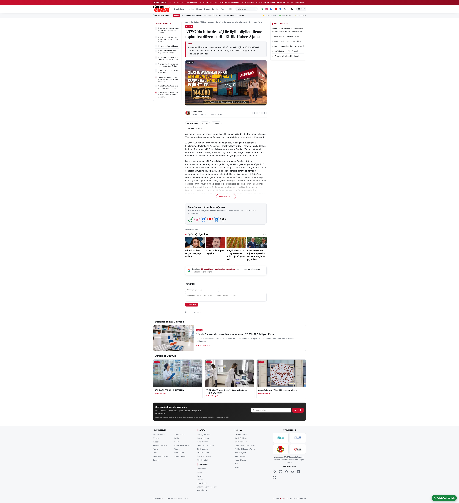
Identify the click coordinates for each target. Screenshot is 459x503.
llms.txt (237, 467)
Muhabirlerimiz (202, 460)
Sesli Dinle (194, 123)
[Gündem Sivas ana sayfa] (161, 9)
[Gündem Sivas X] (285, 9)
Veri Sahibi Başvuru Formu (245, 449)
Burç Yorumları (240, 456)
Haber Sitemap (240, 460)
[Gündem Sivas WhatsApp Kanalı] (262, 9)
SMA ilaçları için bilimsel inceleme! (285, 56)
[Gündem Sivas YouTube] (276, 9)
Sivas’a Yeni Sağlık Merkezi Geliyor (285, 36)
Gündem (190, 9)
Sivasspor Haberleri (211, 9)
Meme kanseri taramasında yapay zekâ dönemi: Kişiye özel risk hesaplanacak (287, 30)
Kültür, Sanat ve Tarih (182, 445)
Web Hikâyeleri (203, 453)
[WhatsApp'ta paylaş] (264, 113)
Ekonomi (156, 460)
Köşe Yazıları (179, 453)
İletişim (199, 476)
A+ (207, 123)
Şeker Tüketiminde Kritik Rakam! (285, 51)
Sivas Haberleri (179, 9)
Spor (154, 453)
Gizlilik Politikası (241, 438)
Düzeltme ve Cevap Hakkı (207, 487)
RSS (236, 464)
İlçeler (230, 9)
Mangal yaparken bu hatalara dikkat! (286, 41)
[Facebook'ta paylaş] (254, 113)
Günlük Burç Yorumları (205, 445)
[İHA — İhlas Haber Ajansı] (298, 449)
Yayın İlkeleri (202, 483)
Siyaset (199, 9)
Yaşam (177, 449)
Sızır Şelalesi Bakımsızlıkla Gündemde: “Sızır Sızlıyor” (289, 2)
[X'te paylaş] (259, 113)
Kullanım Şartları (241, 434)
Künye (199, 472)
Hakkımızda (201, 469)
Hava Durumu (202, 442)
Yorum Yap (192, 304)
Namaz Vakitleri (203, 438)
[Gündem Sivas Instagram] (266, 9)
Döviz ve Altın (202, 449)
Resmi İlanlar (202, 490)
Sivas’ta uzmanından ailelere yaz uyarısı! (288, 46)
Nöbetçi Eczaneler (204, 434)
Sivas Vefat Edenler (160, 456)
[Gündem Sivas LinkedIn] (280, 9)
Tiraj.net (282, 499)
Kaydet (217, 123)
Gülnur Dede (196, 112)
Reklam (200, 480)
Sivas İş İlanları (180, 456)
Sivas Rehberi (179, 434)
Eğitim (176, 438)
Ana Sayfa (189, 22)
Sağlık (196, 22)
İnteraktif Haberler (204, 456)
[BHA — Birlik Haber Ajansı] (298, 438)
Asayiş (223, 9)
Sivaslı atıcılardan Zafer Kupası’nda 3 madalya (198, 2)
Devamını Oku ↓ (225, 197)
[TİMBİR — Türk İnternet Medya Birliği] (281, 438)
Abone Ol (298, 410)
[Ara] (256, 9)
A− (203, 123)
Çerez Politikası (241, 442)
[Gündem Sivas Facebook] (271, 9)
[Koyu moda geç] (292, 9)
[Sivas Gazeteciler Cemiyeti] (281, 449)
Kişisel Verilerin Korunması (244, 445)
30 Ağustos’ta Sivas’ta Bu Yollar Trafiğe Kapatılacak (242, 2)
